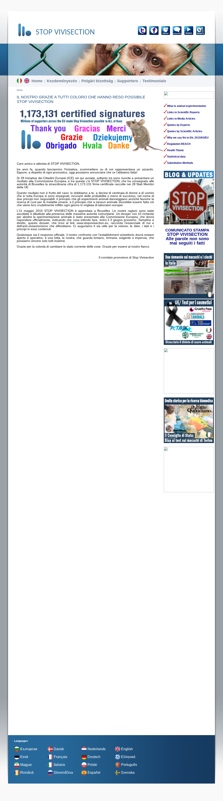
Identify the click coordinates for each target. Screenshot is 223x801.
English (127, 749)
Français (60, 757)
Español (94, 772)
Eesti (24, 757)
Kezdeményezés (62, 81)
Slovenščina (63, 772)
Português (129, 765)
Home (37, 81)
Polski (92, 765)
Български (28, 749)
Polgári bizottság (97, 81)
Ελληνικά (128, 757)
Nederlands (97, 749)
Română (27, 772)
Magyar (26, 765)
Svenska (128, 772)
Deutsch (94, 757)
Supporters (127, 81)
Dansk (59, 749)
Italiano (59, 765)
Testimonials (154, 81)
